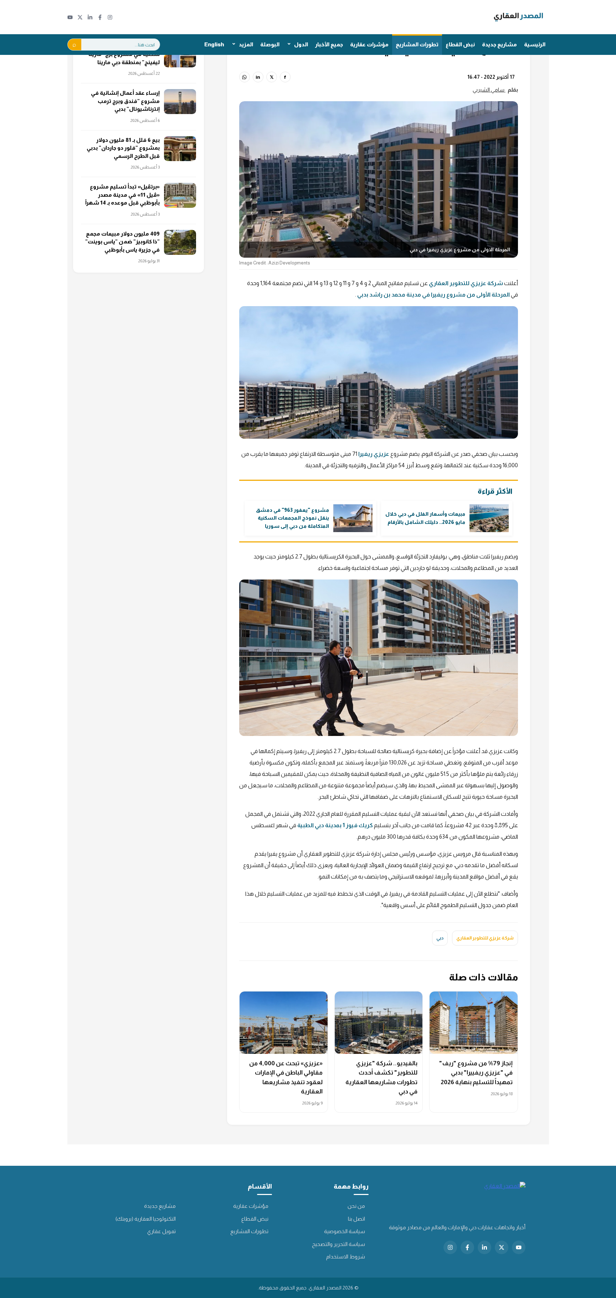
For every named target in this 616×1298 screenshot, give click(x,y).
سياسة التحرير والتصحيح (338, 1244)
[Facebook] (100, 17)
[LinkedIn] (90, 17)
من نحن (356, 1206)
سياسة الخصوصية (344, 1231)
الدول (301, 44)
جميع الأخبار (329, 44)
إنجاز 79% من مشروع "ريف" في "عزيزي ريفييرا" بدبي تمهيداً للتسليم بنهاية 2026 (476, 1073)
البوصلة (269, 44)
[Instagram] (110, 17)
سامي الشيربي (489, 90)
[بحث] (74, 44)
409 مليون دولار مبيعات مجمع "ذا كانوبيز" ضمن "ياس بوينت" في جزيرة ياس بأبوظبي (122, 242)
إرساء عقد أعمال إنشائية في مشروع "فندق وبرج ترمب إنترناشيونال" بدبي (125, 101)
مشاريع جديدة (499, 44)
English (214, 44)
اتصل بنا (356, 1219)
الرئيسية (534, 44)
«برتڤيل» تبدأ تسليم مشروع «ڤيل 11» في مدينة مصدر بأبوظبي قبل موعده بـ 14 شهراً (122, 195)
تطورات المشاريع (417, 44)
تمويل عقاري (161, 1231)
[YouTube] (70, 17)
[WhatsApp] (244, 77)
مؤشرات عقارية (369, 44)
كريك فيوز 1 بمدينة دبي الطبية (335, 825)
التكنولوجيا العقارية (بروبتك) (145, 1219)
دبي (439, 938)
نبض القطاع (460, 44)
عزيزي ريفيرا (373, 454)
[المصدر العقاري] (518, 17)
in (258, 77)
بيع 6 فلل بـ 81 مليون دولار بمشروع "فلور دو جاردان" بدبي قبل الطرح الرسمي (123, 148)
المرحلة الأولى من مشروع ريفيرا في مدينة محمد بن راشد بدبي (433, 295)
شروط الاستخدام (345, 1256)
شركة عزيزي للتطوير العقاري (465, 283)
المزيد (246, 44)
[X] (80, 17)
